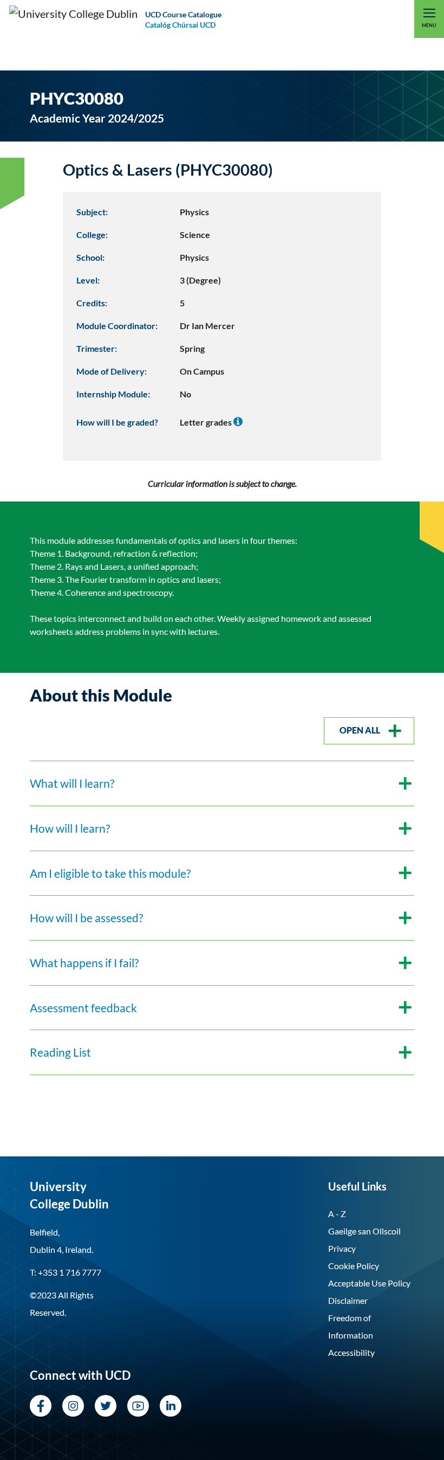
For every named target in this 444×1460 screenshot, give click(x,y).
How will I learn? (70, 828)
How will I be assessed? (86, 917)
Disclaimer (348, 1300)
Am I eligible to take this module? (110, 873)
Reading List (60, 1052)
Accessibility (351, 1352)
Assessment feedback (83, 1007)
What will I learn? (72, 783)
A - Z (337, 1213)
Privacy (342, 1248)
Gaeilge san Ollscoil (364, 1231)
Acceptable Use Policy (369, 1283)
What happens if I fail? (84, 962)
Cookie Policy (353, 1265)
